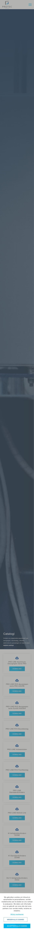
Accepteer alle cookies (17, 926)
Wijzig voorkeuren (17, 914)
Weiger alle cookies (15, 920)
